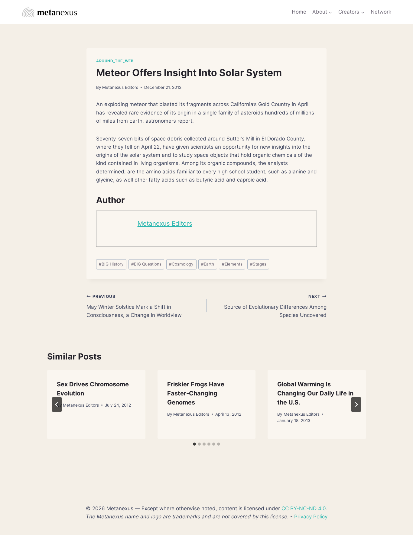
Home (299, 12)
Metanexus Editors (120, 87)
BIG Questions (146, 264)
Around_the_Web (114, 61)
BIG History (111, 264)
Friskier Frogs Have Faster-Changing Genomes (195, 393)
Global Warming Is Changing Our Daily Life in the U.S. (315, 393)
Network (381, 12)
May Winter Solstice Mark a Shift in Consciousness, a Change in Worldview (134, 306)
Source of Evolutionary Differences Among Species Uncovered (275, 306)
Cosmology (181, 264)
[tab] (194, 444)
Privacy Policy (310, 517)
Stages (258, 264)
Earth (207, 264)
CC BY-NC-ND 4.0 (303, 508)
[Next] (356, 404)
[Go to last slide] (57, 404)
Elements (232, 264)
